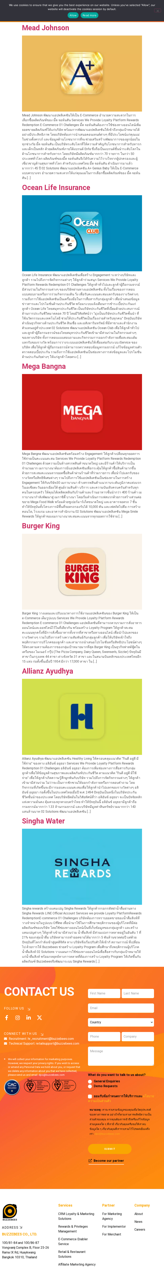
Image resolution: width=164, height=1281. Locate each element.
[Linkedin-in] (28, 1017)
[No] (157, 10)
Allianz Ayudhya (47, 671)
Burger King (41, 526)
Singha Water (43, 821)
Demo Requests (106, 1086)
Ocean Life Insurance (56, 187)
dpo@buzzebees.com (107, 1133)
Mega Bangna (44, 366)
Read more (89, 15)
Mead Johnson (45, 28)
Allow (73, 15)
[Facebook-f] (6, 1017)
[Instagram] (17, 1017)
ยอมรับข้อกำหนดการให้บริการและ (121, 1098)
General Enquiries (107, 1081)
